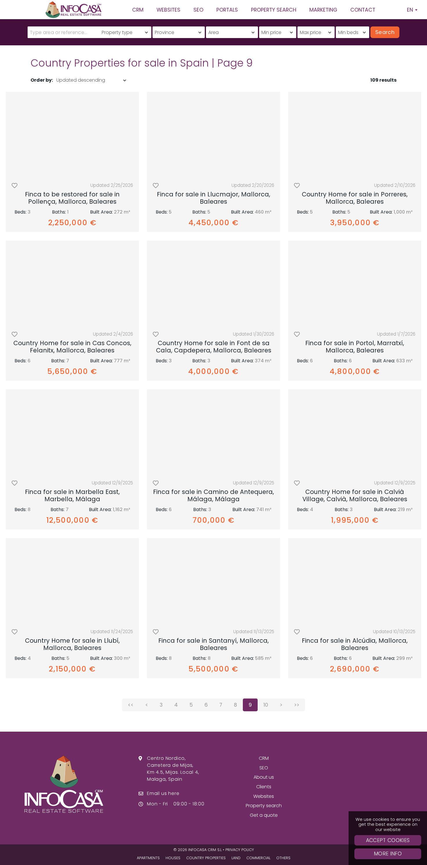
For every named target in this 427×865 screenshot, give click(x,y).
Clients (263, 786)
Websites (263, 796)
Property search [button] (273, 9)
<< (131, 704)
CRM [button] (137, 9)
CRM (264, 758)
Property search (264, 805)
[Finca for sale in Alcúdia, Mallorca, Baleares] (354, 581)
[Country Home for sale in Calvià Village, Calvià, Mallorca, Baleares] (354, 432)
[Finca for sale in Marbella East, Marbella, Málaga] (72, 432)
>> (296, 704)
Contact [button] (362, 9)
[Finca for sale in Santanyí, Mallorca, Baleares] (213, 581)
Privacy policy (239, 849)
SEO (263, 767)
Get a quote (264, 815)
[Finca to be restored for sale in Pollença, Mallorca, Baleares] (72, 135)
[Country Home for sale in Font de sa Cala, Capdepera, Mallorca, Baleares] (213, 284)
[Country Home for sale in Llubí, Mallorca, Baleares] (72, 581)
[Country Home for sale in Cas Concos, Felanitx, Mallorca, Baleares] (72, 284)
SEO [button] (198, 9)
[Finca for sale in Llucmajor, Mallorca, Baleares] (213, 135)
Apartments (148, 857)
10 (265, 704)
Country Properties (206, 857)
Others (283, 857)
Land (236, 857)
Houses (173, 857)
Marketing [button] (323, 9)
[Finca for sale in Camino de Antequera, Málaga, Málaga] (213, 432)
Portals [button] (227, 9)
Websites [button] (168, 9)
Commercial (258, 857)
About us (264, 777)
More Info (388, 853)
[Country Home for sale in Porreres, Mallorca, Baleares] (354, 135)
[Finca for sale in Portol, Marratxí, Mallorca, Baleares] (354, 284)
